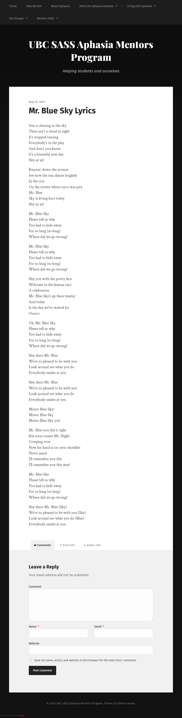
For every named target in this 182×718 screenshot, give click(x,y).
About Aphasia (60, 6)
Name (34, 626)
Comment (35, 586)
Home (13, 6)
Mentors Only (45, 18)
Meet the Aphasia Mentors (96, 6)
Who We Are (33, 6)
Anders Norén (126, 703)
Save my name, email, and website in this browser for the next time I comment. (85, 660)
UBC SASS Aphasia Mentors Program (91, 50)
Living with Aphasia (139, 6)
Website (34, 643)
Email (99, 626)
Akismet (22, 715)
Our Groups (16, 18)
